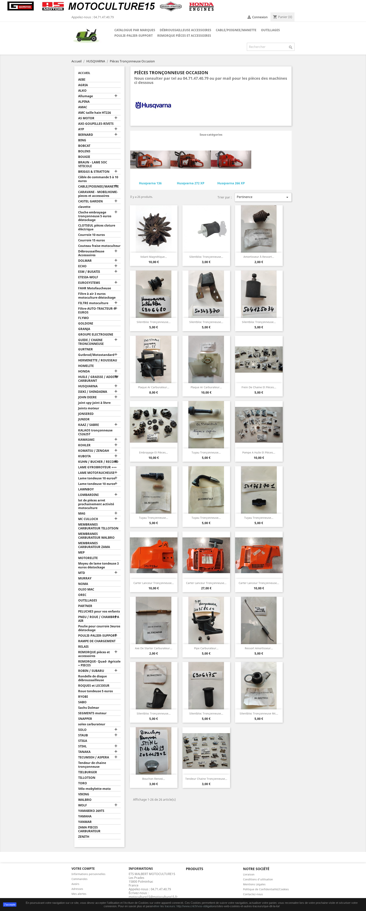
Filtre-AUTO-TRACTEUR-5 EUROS (97, 310)
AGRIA (83, 85)
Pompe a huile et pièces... (258, 452)
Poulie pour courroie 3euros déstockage (99, 628)
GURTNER (85, 349)
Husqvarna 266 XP (231, 183)
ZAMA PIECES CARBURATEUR (89, 829)
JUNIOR (84, 419)
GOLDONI (85, 323)
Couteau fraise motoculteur (99, 246)
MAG (81, 514)
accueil (84, 73)
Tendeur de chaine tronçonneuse (92, 765)
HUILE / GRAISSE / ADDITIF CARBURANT (98, 379)
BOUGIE (84, 157)
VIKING (83, 794)
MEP (81, 553)
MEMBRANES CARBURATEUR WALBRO (96, 536)
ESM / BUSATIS (89, 272)
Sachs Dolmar (88, 708)
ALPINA (84, 102)
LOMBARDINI (88, 495)
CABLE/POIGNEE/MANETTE (236, 30)
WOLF (82, 805)
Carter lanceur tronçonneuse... (153, 583)
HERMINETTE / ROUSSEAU (97, 360)
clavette (84, 207)
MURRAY (85, 578)
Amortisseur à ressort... (258, 257)
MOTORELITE (88, 558)
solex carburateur (91, 724)
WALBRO (85, 800)
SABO (82, 702)
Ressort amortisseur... (259, 648)
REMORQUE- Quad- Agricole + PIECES (99, 663)
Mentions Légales (254, 884)
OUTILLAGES (270, 30)
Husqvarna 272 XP (190, 183)
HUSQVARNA (88, 386)
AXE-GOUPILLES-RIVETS (96, 124)
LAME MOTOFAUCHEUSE (96, 473)
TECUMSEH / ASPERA (93, 757)
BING (82, 140)
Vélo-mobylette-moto (94, 789)
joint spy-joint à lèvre (94, 403)
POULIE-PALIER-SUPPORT (133, 35)
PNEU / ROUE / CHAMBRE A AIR (98, 619)
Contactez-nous (253, 894)
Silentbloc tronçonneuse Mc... (259, 713)
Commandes (79, 879)
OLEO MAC (86, 589)
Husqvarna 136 (150, 183)
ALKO (82, 91)
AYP (81, 129)
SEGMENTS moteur (92, 713)
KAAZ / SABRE (88, 425)
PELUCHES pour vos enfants (99, 611)
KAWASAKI (86, 440)
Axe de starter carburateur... (153, 648)
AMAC (82, 107)
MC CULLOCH (88, 519)
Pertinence (263, 197)
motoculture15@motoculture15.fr (153, 897)
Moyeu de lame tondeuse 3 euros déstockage (98, 565)
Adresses (77, 889)
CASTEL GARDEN (90, 201)
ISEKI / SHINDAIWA (92, 392)
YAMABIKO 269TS (91, 811)
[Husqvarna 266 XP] (231, 160)
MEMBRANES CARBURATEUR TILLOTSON (98, 526)
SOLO (82, 730)
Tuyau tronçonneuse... (206, 452)
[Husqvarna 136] (150, 160)
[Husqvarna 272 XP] (190, 160)
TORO (82, 783)
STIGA (82, 741)
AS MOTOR (86, 118)
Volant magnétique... (153, 257)
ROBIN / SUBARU (91, 671)
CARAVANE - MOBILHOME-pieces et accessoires (98, 194)
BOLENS (84, 151)
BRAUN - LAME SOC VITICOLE (92, 164)
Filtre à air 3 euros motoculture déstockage (97, 296)
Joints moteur (88, 408)
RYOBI (83, 697)
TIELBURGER (87, 772)
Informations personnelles (88, 874)
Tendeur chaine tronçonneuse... (206, 779)
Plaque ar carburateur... (153, 387)
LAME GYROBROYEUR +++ (97, 467)
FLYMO (83, 318)
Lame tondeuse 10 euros (96, 478)
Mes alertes (78, 894)
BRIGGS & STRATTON (93, 172)
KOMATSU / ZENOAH (93, 451)
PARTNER (85, 606)
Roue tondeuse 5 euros (95, 691)
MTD (81, 573)
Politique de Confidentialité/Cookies (266, 889)
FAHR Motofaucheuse (94, 288)
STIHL (82, 746)
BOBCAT (84, 146)
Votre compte (83, 868)
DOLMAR (85, 261)
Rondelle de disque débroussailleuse (92, 678)
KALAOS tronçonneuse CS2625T (95, 432)
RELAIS (83, 647)
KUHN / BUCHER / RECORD (98, 462)
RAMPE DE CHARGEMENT (97, 641)
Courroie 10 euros (91, 235)
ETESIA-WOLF (88, 277)
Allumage (85, 96)
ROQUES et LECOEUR (93, 686)
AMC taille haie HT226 (94, 113)
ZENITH (83, 837)
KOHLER (84, 445)
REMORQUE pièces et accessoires (184, 35)
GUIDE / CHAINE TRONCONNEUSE (91, 342)
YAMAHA (85, 816)
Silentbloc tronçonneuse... (206, 257)
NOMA (83, 584)
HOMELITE (86, 366)
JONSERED (86, 414)
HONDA (84, 371)
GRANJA (84, 329)
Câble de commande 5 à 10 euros (98, 179)
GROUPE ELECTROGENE (95, 335)
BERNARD (85, 135)
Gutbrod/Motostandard (96, 355)
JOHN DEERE (87, 397)
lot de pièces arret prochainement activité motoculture (96, 504)
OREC (82, 595)
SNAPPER (85, 719)
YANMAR (85, 822)
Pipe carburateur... (206, 648)
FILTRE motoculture (93, 303)
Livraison (248, 874)
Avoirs (75, 884)
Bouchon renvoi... (153, 779)
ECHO (82, 266)
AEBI (81, 80)
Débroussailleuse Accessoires (185, 30)
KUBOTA (84, 456)
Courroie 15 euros (91, 240)
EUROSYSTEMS (89, 283)
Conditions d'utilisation (258, 879)
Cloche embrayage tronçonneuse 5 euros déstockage (94, 216)
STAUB (83, 735)
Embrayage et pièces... (153, 452)
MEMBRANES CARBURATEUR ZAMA (94, 545)
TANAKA (84, 752)
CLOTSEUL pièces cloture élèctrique (96, 227)
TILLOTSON (86, 778)
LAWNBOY (86, 489)
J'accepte (9, 904)
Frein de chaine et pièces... (259, 387)
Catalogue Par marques (134, 30)
